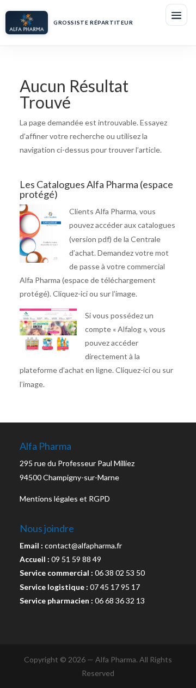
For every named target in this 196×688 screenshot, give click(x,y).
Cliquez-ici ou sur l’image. (95, 293)
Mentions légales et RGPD (65, 498)
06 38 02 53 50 (120, 572)
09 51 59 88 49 (76, 559)
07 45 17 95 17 (115, 587)
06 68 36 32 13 (120, 600)
